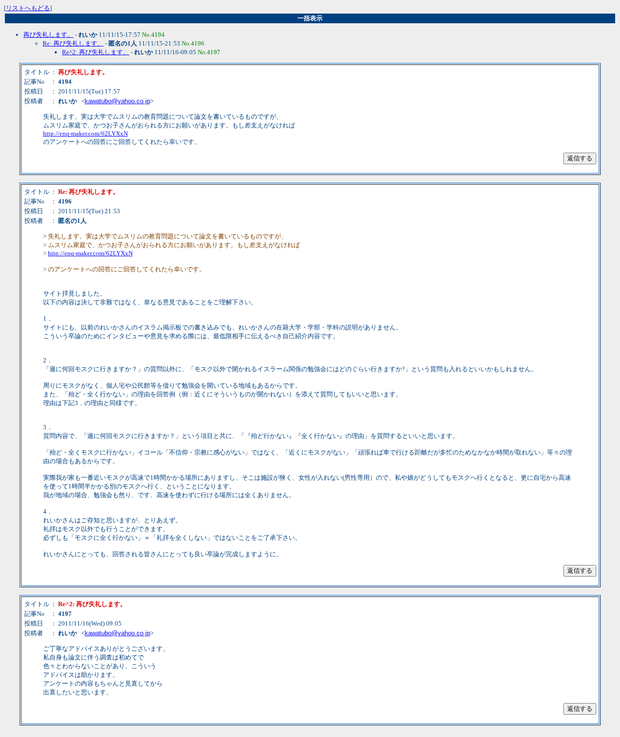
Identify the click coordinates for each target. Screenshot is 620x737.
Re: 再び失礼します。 (73, 43)
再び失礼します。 (48, 34)
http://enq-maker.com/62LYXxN (85, 133)
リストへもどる (28, 8)
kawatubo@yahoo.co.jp (117, 101)
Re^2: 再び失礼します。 (95, 52)
